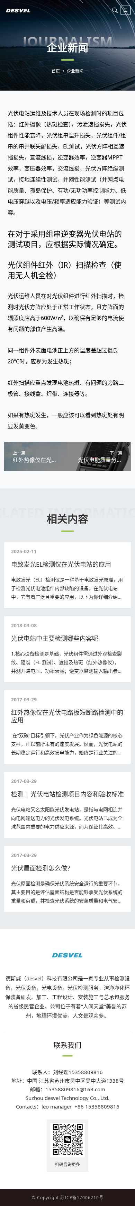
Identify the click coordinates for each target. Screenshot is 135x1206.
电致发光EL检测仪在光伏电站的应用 (61, 564)
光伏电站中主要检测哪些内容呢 (54, 638)
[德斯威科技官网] (18, 10)
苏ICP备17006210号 (82, 1197)
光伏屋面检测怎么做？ (42, 868)
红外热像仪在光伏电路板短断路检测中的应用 (67, 716)
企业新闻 (75, 71)
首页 (56, 71)
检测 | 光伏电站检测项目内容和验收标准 (67, 794)
